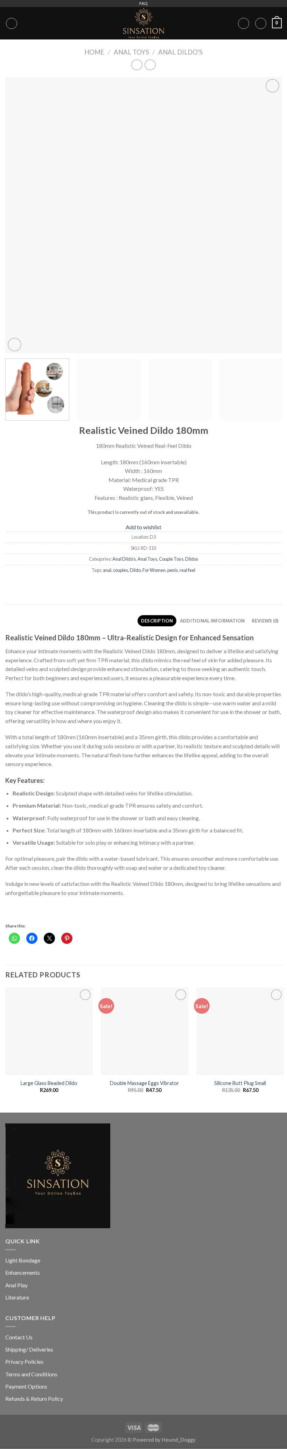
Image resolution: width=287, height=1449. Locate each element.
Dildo (135, 570)
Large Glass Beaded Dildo (49, 1083)
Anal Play (16, 1285)
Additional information (212, 621)
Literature (17, 1297)
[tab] (157, 620)
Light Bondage (22, 1260)
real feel (187, 570)
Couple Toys (171, 559)
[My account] (243, 23)
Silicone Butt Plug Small (240, 1083)
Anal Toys (131, 52)
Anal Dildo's (180, 52)
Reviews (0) (265, 621)
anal (107, 570)
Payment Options (26, 1386)
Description (157, 621)
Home (94, 52)
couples (120, 570)
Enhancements (22, 1272)
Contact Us (19, 1337)
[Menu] (11, 23)
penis (172, 570)
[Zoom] (14, 344)
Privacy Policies (24, 1361)
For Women (154, 570)
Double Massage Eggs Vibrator (144, 1083)
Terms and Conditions (31, 1374)
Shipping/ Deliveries (29, 1349)
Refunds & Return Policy (34, 1398)
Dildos (191, 559)
